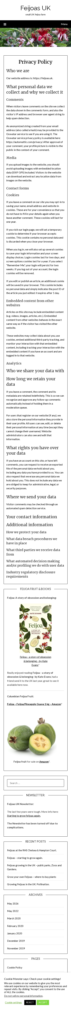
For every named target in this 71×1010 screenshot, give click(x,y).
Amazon (56, 704)
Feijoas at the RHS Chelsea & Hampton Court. (32, 850)
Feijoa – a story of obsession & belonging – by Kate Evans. (35, 660)
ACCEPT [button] (43, 1002)
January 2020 (14, 933)
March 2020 (14, 918)
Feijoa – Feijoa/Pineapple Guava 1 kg (28, 704)
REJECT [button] (30, 1002)
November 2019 (16, 948)
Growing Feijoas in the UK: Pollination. (28, 884)
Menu (64, 24)
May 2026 (12, 903)
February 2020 (15, 925)
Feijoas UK (35, 8)
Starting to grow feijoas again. (24, 815)
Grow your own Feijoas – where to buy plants (31, 876)
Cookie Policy (14, 967)
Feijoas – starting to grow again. (25, 857)
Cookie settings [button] (13, 1002)
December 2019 (16, 940)
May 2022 (12, 910)
